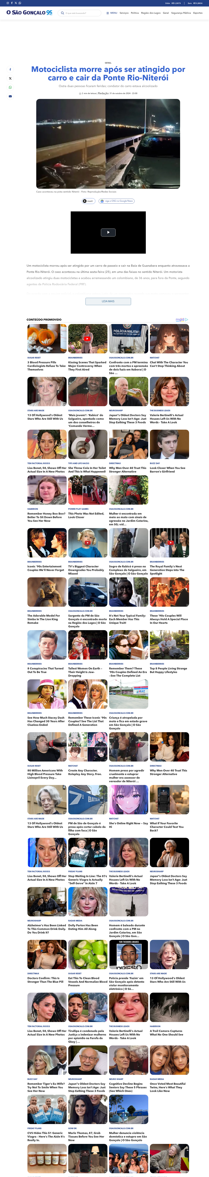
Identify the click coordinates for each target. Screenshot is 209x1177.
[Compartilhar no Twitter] (10, 78)
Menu (113, 13)
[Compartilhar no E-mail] (10, 96)
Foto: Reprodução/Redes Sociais (98, 192)
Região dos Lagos (151, 13)
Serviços (124, 13)
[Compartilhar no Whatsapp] (10, 87)
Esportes (197, 13)
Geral (166, 13)
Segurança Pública (181, 13)
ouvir (90, 201)
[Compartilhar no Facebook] (10, 69)
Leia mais (108, 301)
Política (135, 13)
